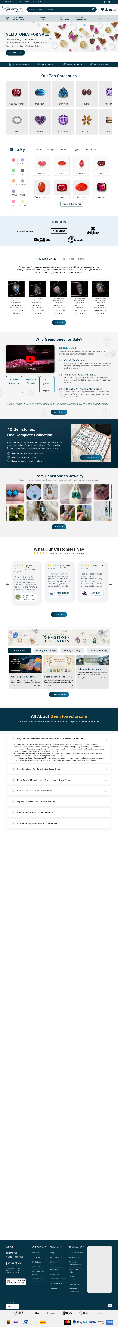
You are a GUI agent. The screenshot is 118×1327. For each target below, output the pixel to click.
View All (59, 322)
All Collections (56, 1257)
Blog (52, 1253)
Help (109, 18)
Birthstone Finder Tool (57, 1263)
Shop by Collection (44, 18)
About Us (35, 1253)
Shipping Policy (75, 1257)
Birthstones (54, 1269)
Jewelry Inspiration (58, 1279)
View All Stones (71, 204)
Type (76, 149)
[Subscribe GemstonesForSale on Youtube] (19, 1264)
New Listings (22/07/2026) (18, 18)
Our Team (36, 1257)
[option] (25, 582)
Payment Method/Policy (75, 1263)
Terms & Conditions (73, 1278)
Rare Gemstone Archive (38, 1272)
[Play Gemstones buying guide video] (30, 359)
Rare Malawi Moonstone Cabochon (58, 300)
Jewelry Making (98, 650)
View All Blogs (59, 694)
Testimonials (37, 1279)
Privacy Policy (74, 1284)
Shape (51, 149)
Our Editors (36, 1262)
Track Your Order (76, 1253)
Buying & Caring (72, 650)
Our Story (59, 412)
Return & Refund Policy (75, 1270)
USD (114, 9)
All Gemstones (64, 18)
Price (64, 149)
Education (19, 650)
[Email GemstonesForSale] (13, 1264)
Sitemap (53, 1288)
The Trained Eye (57, 1283)
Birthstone (91, 149)
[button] (110, 9)
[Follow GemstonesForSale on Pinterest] (16, 1264)
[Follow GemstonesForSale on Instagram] (9, 1264)
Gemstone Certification (74, 1290)
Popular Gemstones (81, 18)
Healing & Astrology (46, 650)
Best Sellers (73, 259)
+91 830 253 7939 (15, 1257)
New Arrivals (45, 259)
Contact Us (36, 1267)
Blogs (99, 18)
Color (38, 149)
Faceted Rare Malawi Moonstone (16, 300)
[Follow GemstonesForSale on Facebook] (6, 1264)
